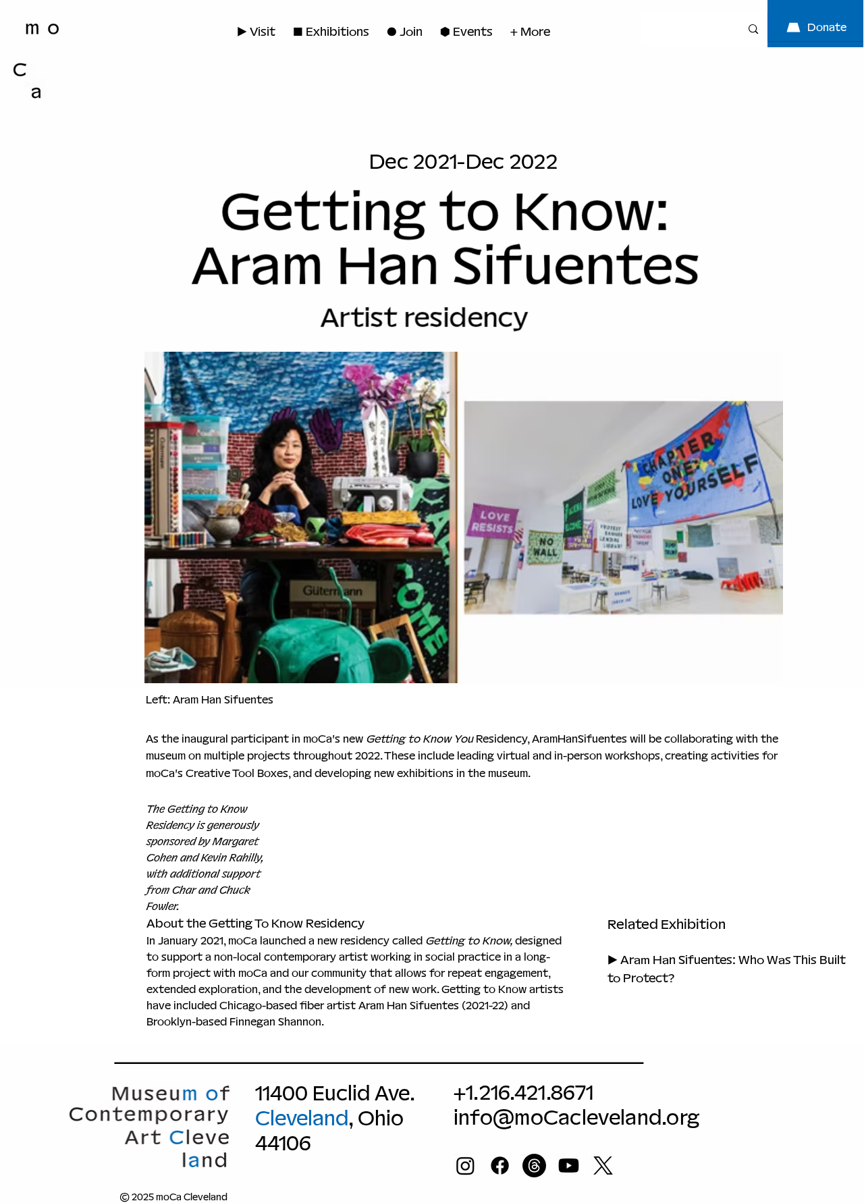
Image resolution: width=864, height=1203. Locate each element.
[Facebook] (500, 1165)
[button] (405, 31)
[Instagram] (465, 1165)
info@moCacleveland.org (577, 1117)
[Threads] (534, 1165)
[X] (603, 1165)
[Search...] (753, 28)
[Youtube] (568, 1165)
